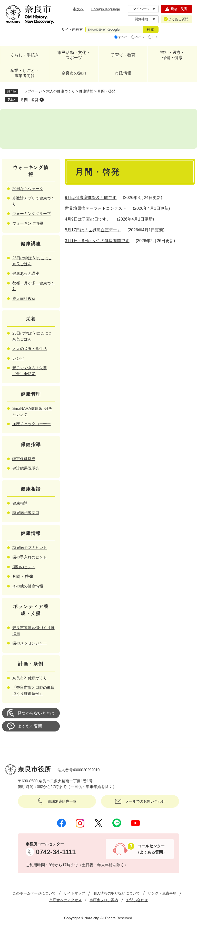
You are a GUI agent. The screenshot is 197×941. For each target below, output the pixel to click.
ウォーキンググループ (31, 213)
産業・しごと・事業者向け (24, 73)
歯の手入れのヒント (29, 557)
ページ (140, 37)
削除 (41, 100)
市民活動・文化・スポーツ (73, 55)
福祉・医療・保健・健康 (172, 55)
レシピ (18, 358)
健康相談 (20, 503)
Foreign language (105, 9)
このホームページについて (34, 893)
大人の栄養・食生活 (29, 348)
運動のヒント (23, 567)
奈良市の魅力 (74, 73)
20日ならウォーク (27, 188)
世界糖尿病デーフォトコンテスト (95, 208)
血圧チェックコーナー (31, 424)
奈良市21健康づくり (29, 678)
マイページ (141, 9)
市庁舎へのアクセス (65, 900)
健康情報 (86, 91)
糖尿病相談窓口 (25, 512)
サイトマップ (74, 893)
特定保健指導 (23, 459)
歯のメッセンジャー (29, 643)
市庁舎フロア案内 (104, 900)
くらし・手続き (24, 55)
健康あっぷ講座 (25, 273)
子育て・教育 (123, 55)
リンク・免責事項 (162, 893)
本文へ (78, 9)
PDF (155, 37)
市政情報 (123, 73)
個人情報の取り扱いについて (116, 893)
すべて (123, 37)
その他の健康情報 (27, 586)
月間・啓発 (29, 100)
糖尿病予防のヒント (29, 547)
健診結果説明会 (25, 468)
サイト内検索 (72, 29)
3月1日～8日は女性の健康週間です (97, 241)
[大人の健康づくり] (98, 129)
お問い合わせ (137, 900)
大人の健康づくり (60, 91)
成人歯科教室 (23, 298)
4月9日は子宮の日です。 (88, 219)
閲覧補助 (141, 19)
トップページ (31, 91)
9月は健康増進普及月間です (90, 197)
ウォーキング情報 (27, 223)
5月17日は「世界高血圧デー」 (93, 230)
